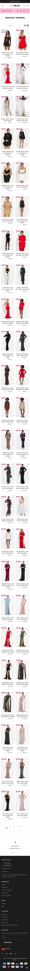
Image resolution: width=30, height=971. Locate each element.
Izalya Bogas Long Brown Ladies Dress (8, 782)
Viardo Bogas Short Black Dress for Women (8, 153)
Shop (3, 906)
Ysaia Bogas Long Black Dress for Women (7, 749)
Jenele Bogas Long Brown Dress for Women (7, 454)
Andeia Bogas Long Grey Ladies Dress (22, 782)
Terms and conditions (7, 890)
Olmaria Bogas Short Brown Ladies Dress (7, 421)
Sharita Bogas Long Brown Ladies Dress (8, 520)
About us (4, 903)
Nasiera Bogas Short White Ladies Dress (22, 186)
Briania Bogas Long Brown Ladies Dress (8, 388)
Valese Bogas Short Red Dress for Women (22, 254)
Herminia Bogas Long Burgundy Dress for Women (7, 585)
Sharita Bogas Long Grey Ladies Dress (8, 487)
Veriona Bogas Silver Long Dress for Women (7, 716)
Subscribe (8, 942)
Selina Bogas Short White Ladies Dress (8, 552)
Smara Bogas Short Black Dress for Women (8, 54)
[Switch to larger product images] (25, 25)
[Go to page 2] (23, 826)
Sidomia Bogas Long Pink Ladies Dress (22, 618)
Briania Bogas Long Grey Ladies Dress (22, 354)
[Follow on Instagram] (6, 953)
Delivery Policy (5, 917)
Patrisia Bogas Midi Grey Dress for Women (22, 288)
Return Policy (5, 919)
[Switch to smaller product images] (27, 25)
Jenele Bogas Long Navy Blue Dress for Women (22, 454)
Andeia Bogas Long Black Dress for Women (7, 815)
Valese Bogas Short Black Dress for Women (8, 255)
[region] (15, 845)
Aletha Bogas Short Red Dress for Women (22, 53)
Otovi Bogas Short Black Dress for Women (22, 221)
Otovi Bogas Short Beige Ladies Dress (7, 220)
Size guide (4, 914)
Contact (3, 884)
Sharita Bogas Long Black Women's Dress (22, 487)
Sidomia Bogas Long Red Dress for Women (7, 651)
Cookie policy (5, 892)
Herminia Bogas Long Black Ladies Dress (22, 584)
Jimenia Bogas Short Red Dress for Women (22, 322)
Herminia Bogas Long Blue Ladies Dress (7, 618)
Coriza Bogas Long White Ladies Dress (22, 520)
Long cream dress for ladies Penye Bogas (22, 87)
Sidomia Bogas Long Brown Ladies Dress (8, 683)
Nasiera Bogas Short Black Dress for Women (7, 187)
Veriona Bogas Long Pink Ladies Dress (22, 716)
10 (20, 826)
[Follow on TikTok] (15, 953)
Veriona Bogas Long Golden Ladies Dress (22, 683)
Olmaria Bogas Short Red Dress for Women (22, 388)
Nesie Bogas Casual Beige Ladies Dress (22, 421)
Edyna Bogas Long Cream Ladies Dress (22, 119)
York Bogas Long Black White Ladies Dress (7, 289)
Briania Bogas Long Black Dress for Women (8, 355)
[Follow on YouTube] (11, 953)
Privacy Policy (5, 887)
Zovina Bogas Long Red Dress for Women (8, 87)
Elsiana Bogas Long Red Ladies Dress (22, 552)
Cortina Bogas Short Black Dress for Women (22, 153)
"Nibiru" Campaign (6, 895)
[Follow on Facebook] (2, 953)
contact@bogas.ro (7, 865)
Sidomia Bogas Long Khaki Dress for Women (22, 651)
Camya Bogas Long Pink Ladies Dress (22, 814)
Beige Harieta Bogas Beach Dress (8, 119)
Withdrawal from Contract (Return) (10, 925)
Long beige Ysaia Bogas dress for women (22, 749)
